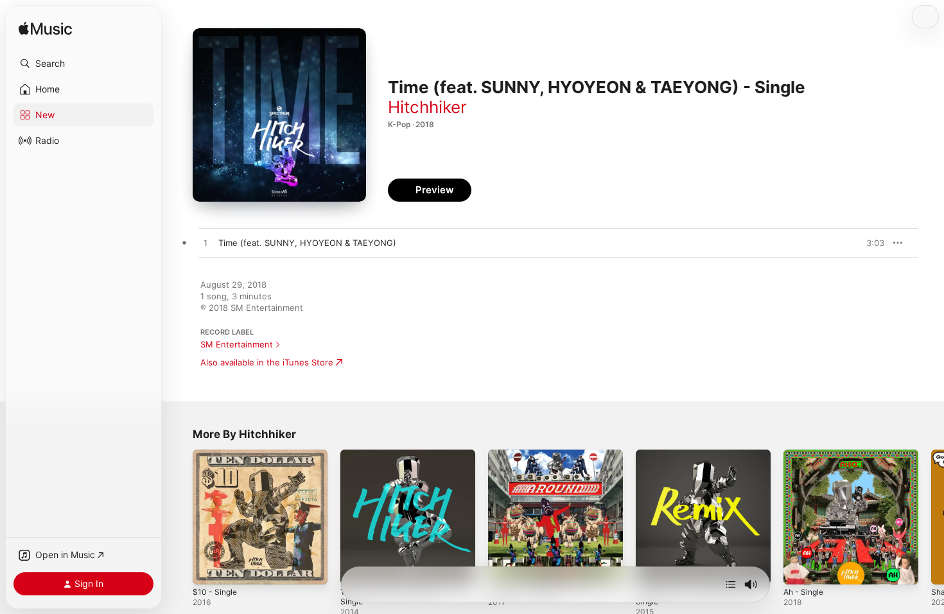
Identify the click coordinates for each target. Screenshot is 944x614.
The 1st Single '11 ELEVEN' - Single (396, 460)
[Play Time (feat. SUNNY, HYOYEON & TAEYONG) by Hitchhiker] (205, 243)
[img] (45, 29)
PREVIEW (870, 243)
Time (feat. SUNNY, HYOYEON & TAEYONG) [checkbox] (307, 243)
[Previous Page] (180, 517)
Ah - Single (805, 455)
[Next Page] (931, 517)
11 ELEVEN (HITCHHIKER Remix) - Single (702, 460)
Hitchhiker (427, 107)
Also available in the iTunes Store (266, 362)
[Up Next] (731, 584)
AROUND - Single (522, 455)
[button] (83, 64)
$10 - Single (216, 455)
